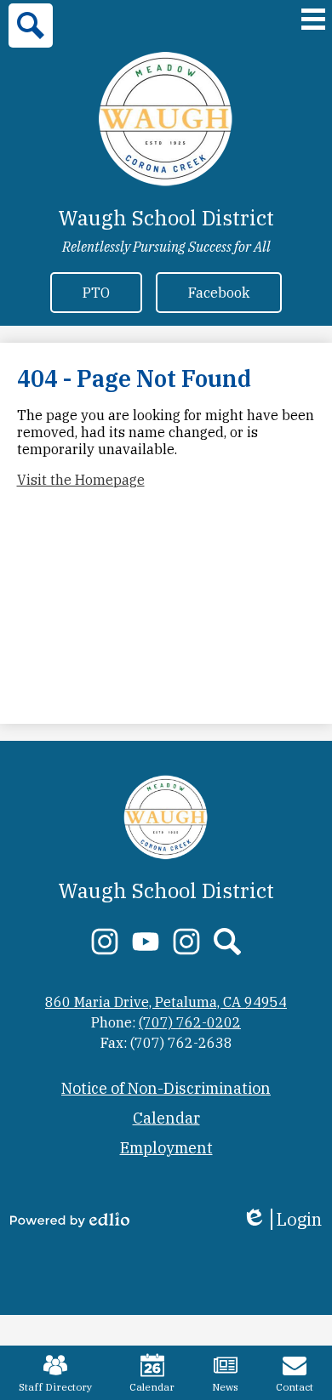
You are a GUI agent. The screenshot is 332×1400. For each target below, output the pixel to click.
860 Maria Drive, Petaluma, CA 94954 (166, 1001)
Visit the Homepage (81, 479)
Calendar (152, 1386)
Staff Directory (55, 1386)
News (225, 1386)
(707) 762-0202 (190, 1022)
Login (282, 1219)
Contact (294, 1386)
